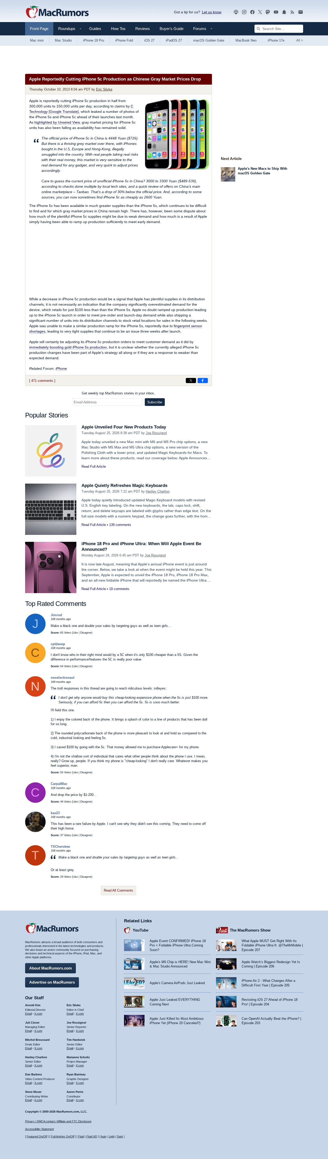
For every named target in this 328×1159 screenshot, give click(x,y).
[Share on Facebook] (203, 380)
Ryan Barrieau (76, 1074)
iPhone (61, 368)
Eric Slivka (104, 89)
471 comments (42, 381)
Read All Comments (118, 890)
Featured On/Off (37, 1136)
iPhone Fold (124, 40)
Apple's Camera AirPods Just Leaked (177, 983)
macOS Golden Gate (208, 40)
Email (28, 1013)
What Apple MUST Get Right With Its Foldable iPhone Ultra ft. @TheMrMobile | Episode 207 (272, 945)
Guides (95, 28)
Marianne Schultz (78, 1057)
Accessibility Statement (39, 1129)
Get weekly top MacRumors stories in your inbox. (118, 393)
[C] (35, 662)
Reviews (142, 28)
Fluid (81, 1136)
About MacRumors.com (50, 968)
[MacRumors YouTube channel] (276, 12)
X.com (38, 1013)
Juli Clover (32, 1022)
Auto (103, 1136)
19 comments (119, 589)
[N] (35, 695)
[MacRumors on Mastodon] (267, 12)
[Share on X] (191, 380)
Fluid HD (91, 1136)
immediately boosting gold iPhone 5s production (68, 347)
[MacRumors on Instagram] (244, 12)
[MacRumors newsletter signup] (300, 12)
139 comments (120, 525)
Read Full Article (93, 466)
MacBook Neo (246, 40)
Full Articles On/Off (62, 1136)
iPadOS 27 (174, 40)
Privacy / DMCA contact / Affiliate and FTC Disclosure (58, 1121)
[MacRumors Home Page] (57, 12)
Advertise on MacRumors (52, 982)
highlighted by (57, 122)
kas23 (55, 813)
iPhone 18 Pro (93, 40)
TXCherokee (60, 846)
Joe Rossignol (156, 433)
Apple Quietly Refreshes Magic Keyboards (124, 485)
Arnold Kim (32, 1005)
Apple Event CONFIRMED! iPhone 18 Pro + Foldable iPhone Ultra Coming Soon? (178, 945)
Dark (120, 1136)
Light (112, 1136)
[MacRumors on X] (260, 12)
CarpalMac (59, 784)
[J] (35, 633)
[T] (35, 864)
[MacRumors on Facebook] (252, 12)
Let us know (211, 12)
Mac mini (37, 40)
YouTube (140, 930)
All (299, 40)
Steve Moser (33, 1091)
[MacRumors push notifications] (284, 12)
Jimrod (56, 615)
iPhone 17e (276, 40)
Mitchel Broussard (37, 1039)
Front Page (39, 28)
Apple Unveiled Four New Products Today (123, 427)
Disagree (85, 632)
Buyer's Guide (171, 28)
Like (75, 632)
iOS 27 (149, 40)
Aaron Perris (75, 1091)
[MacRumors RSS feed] (292, 12)
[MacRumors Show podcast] (236, 12)
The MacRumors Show (250, 930)
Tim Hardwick (76, 1039)
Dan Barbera (33, 1074)
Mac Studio (63, 40)
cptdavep (58, 644)
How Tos (118, 28)
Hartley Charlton (158, 491)
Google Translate (64, 111)
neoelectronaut (62, 678)
